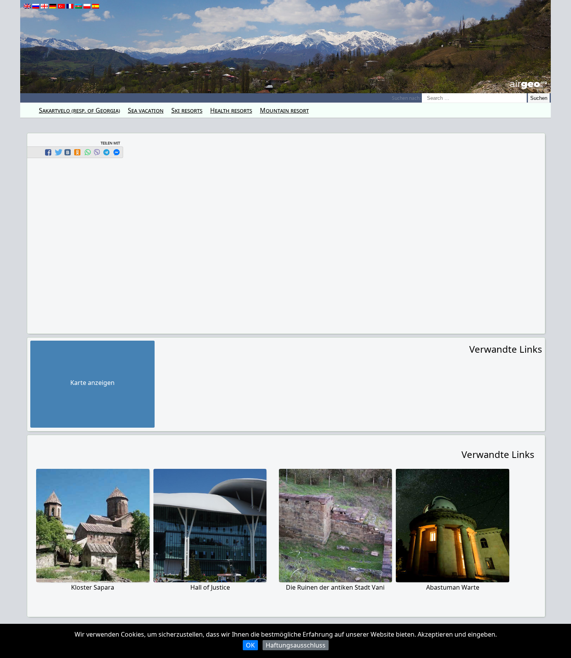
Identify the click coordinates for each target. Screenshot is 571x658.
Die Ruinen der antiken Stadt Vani (335, 587)
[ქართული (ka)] (44, 6)
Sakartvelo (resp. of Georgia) (79, 110)
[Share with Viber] (97, 152)
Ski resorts (186, 110)
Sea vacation (146, 110)
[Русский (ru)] (35, 6)
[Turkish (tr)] (61, 6)
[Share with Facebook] (48, 152)
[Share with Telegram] (106, 152)
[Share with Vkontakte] (67, 152)
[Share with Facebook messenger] (116, 152)
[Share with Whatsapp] (87, 152)
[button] (49, 152)
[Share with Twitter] (58, 152)
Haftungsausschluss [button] (296, 645)
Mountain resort (284, 110)
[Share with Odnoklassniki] (77, 152)
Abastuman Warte (452, 587)
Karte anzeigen (92, 382)
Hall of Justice (210, 587)
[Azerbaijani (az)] (78, 6)
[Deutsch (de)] (52, 6)
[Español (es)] (95, 6)
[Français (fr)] (69, 6)
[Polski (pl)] (87, 6)
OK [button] (250, 645)
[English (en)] (27, 6)
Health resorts (231, 110)
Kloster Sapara (92, 587)
